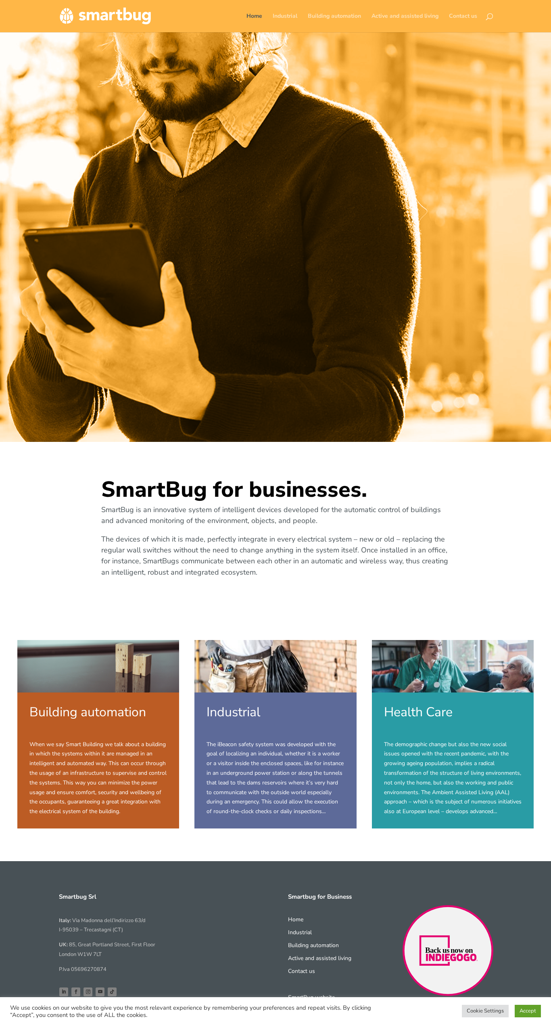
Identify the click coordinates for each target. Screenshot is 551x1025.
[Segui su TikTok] (112, 991)
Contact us (463, 16)
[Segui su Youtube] (100, 991)
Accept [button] (528, 1011)
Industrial (285, 16)
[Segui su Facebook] (75, 991)
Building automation (334, 16)
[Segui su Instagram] (87, 991)
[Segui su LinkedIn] (63, 991)
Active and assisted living (405, 16)
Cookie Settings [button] (485, 1011)
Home (254, 16)
